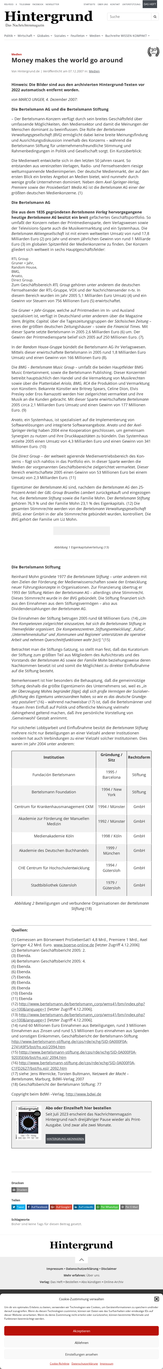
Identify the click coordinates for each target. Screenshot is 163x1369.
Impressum (106, 1363)
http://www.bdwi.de (83, 1094)
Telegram (24, 4)
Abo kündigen (91, 1282)
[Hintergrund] (48, 17)
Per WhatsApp (109, 1207)
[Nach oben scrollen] (81, 1260)
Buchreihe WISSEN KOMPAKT (126, 36)
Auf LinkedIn (85, 1207)
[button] (157, 1299)
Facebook (37, 4)
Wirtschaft (25, 36)
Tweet (20, 1207)
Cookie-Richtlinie (59, 1363)
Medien (95, 36)
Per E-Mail (131, 1207)
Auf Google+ (63, 1207)
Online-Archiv (113, 1282)
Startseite (89, 4)
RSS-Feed (8, 4)
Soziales (60, 36)
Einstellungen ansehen (81, 1354)
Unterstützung (131, 4)
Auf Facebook (39, 1207)
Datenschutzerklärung (85, 1363)
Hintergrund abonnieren (65, 1139)
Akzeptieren (81, 1331)
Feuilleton (78, 36)
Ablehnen (82, 1342)
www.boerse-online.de (74, 944)
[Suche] (155, 16)
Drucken (21, 1190)
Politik (8, 36)
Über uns (103, 4)
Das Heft (150, 4)
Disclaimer (109, 1269)
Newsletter (52, 4)
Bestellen (72, 1282)
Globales (43, 36)
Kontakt (115, 4)
